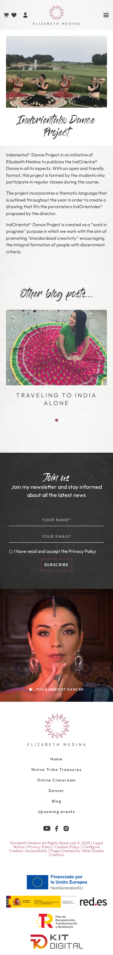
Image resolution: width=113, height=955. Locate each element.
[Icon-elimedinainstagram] (66, 828)
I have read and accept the (55, 551)
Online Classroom (56, 780)
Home (56, 758)
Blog (56, 801)
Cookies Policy (67, 846)
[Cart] (6, 15)
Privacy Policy (82, 551)
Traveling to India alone (56, 399)
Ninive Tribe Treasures (56, 769)
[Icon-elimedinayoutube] (47, 828)
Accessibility (36, 850)
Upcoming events (56, 811)
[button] (50, 420)
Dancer (57, 790)
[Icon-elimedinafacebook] (56, 828)
